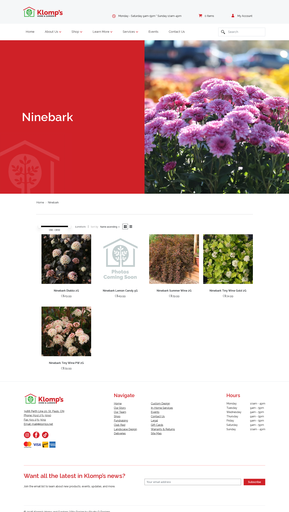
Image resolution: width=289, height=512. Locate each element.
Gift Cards (157, 424)
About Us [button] (52, 31)
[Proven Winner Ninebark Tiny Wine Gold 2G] (228, 260)
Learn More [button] (101, 31)
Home (30, 31)
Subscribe (254, 482)
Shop (117, 416)
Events (153, 31)
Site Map (156, 433)
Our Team (120, 412)
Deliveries (120, 433)
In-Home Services (162, 407)
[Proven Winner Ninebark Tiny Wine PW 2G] (66, 333)
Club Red (119, 424)
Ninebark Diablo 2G (66, 290)
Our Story (120, 407)
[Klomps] (43, 12)
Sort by (94, 226)
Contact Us (177, 31)
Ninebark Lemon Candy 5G (120, 290)
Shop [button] (76, 31)
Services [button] (129, 31)
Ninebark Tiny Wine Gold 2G (228, 290)
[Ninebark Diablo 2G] (66, 260)
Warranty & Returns (163, 429)
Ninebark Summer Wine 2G (174, 290)
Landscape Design (125, 429)
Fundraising (121, 420)
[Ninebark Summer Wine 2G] (174, 260)
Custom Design (160, 403)
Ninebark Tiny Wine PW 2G (66, 363)
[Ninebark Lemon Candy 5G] (120, 260)
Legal (154, 420)
